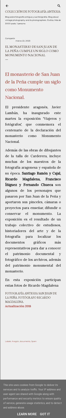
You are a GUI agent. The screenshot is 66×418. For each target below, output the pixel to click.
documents (25, 341)
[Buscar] (59, 5)
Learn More (27, 414)
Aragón (15, 341)
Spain (34, 341)
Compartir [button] (10, 38)
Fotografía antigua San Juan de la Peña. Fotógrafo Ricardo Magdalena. (31, 297)
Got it (45, 414)
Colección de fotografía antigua (32, 11)
